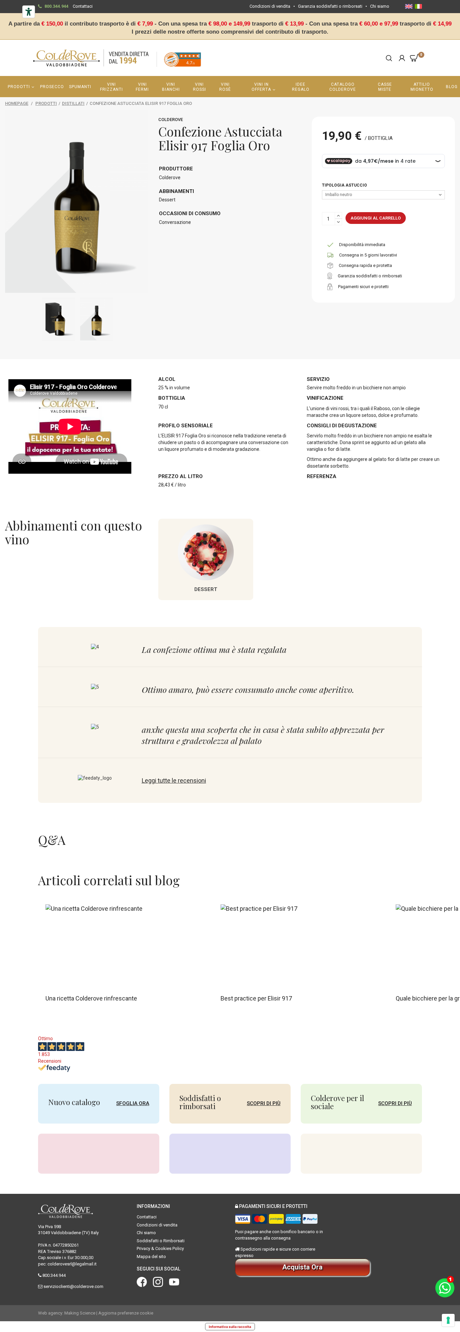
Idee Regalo (300, 86)
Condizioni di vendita (270, 6)
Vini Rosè (225, 86)
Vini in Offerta (261, 86)
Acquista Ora (302, 1267)
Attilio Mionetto (421, 86)
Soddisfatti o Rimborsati (161, 1240)
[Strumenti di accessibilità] (28, 11)
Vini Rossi (199, 86)
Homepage (16, 103)
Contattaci (83, 6)
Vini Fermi (142, 86)
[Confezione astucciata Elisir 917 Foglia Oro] (58, 319)
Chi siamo (379, 6)
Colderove (170, 119)
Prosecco (52, 86)
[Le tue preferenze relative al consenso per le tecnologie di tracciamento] (448, 1320)
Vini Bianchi (171, 86)
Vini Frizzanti (111, 86)
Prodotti (19, 86)
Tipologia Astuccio (345, 185)
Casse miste (385, 86)
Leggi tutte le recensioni (174, 780)
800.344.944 (56, 6)
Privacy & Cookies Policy (160, 1248)
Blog (452, 86)
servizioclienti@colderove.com (73, 1286)
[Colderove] (91, 58)
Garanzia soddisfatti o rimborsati (330, 6)
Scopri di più (264, 1103)
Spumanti (80, 86)
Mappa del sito (151, 1256)
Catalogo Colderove (342, 86)
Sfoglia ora (132, 1103)
